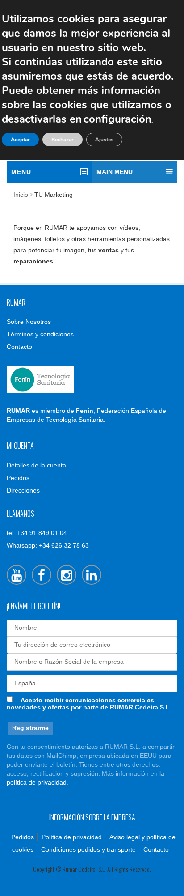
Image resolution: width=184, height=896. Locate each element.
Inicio (20, 194)
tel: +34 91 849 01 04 (37, 532)
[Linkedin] (91, 575)
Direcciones (23, 490)
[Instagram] (66, 575)
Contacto (19, 346)
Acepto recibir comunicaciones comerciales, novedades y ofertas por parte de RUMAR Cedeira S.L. (89, 703)
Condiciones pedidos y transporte (88, 849)
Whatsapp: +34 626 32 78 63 (48, 545)
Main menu (114, 171)
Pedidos (18, 477)
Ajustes (104, 139)
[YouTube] (16, 575)
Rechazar (62, 139)
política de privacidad (37, 782)
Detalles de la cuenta (36, 465)
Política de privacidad (72, 837)
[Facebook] (41, 575)
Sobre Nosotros (29, 321)
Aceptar (20, 139)
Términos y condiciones (40, 334)
